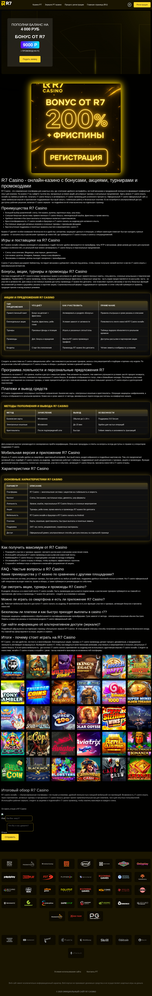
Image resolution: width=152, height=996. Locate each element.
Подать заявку (30, 59)
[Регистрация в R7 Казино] (76, 128)
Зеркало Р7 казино (53, 5)
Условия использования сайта (67, 972)
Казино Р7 (37, 5)
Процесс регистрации (74, 5)
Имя (3, 818)
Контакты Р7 (92, 972)
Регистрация (142, 5)
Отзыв (4, 832)
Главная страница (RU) (97, 5)
